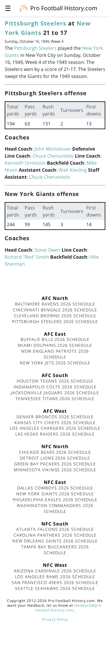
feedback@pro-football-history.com (69, 608)
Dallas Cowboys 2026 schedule (55, 488)
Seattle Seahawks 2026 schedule (55, 588)
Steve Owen (47, 250)
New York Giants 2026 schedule (55, 494)
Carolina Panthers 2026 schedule (55, 535)
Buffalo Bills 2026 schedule (55, 339)
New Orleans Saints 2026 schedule (55, 541)
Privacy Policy (55, 619)
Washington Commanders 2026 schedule (55, 508)
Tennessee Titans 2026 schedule (55, 398)
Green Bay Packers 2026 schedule (55, 464)
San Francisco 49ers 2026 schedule (55, 582)
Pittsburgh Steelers (35, 23)
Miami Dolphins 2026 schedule (55, 345)
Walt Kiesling (73, 170)
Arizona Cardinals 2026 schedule (55, 571)
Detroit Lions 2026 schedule (55, 458)
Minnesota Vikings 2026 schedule (55, 469)
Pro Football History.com (63, 8)
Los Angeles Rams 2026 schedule (55, 576)
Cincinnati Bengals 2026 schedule (55, 310)
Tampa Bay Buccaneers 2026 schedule (55, 549)
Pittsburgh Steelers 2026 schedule (55, 321)
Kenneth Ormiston (25, 163)
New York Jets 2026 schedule (55, 363)
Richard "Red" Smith (27, 257)
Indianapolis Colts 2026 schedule (55, 387)
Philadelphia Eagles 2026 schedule (55, 499)
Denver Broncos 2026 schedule (55, 416)
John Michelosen (53, 149)
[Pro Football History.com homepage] (23, 8)
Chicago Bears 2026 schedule (55, 452)
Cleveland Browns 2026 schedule (55, 315)
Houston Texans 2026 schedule (55, 381)
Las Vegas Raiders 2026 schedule (55, 434)
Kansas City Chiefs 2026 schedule (55, 422)
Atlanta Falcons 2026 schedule (55, 529)
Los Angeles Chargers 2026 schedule (55, 428)
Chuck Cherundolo (53, 156)
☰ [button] (8, 8)
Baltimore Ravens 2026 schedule (55, 304)
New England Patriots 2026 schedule (55, 354)
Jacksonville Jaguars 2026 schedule (55, 392)
